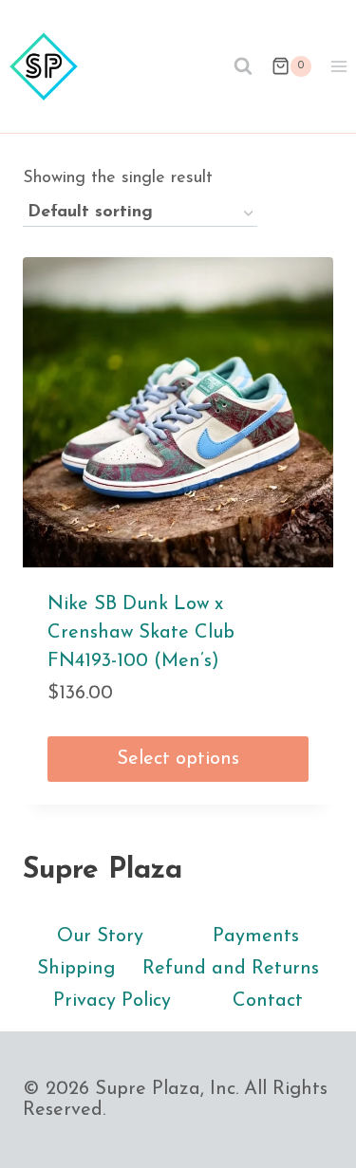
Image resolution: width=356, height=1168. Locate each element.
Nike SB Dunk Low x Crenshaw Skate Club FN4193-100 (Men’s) (140, 633)
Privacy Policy (112, 1001)
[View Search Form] (243, 66)
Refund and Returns (230, 968)
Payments (256, 936)
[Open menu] (338, 66)
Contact (268, 1001)
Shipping (76, 968)
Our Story (100, 936)
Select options (178, 759)
